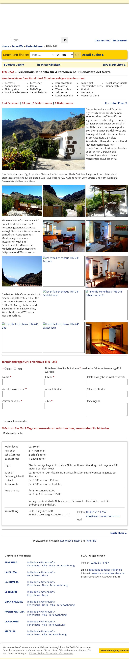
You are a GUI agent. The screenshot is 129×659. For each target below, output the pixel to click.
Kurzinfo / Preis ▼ (116, 103)
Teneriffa (17, 46)
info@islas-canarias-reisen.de (103, 516)
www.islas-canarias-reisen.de (107, 573)
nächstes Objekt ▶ (49, 64)
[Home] (64, 18)
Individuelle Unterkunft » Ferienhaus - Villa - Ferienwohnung (47, 613)
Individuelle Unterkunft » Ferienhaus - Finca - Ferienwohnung (47, 584)
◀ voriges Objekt (13, 64)
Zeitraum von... (12, 401)
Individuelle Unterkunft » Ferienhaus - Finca (41, 574)
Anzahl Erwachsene (14, 389)
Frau (19, 368)
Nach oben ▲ (118, 533)
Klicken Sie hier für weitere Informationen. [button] (51, 653)
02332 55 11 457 (96, 512)
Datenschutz (102, 40)
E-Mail (49, 377)
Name (6, 377)
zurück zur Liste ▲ (114, 64)
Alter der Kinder (96, 389)
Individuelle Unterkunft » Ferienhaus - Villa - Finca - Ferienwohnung (51, 564)
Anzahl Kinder (53, 389)
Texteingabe (93, 401)
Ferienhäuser (34, 46)
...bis (49, 401)
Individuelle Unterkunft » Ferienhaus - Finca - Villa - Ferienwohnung (51, 603)
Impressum (120, 40)
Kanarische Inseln (70, 540)
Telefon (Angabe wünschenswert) (105, 377)
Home (5, 46)
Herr (9, 368)
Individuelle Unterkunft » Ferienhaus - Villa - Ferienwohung (46, 623)
